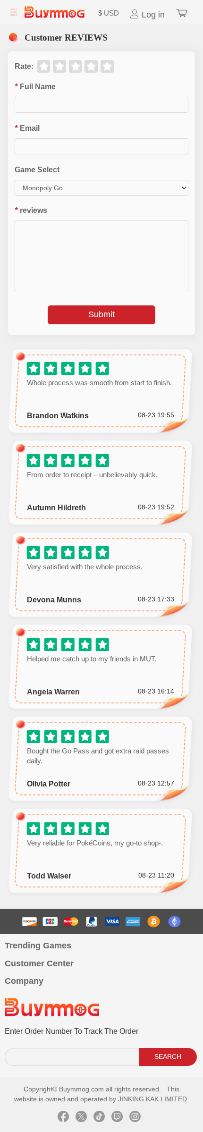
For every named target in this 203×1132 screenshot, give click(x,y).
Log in (152, 14)
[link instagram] (135, 1118)
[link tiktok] (99, 1118)
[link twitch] (117, 1118)
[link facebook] (63, 1118)
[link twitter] (81, 1118)
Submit (101, 314)
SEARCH (167, 1056)
